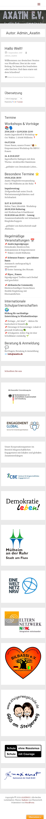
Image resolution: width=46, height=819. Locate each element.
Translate (20, 102)
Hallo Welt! (13, 48)
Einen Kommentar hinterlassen (20, 77)
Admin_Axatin (11, 56)
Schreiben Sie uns (13, 371)
